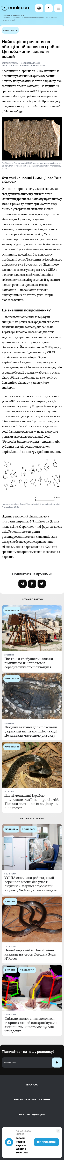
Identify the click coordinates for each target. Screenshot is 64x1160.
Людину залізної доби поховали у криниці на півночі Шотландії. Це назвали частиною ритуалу (31, 731)
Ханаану (37, 199)
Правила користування (32, 1099)
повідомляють (12, 106)
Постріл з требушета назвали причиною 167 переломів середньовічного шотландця (28, 663)
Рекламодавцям (32, 1114)
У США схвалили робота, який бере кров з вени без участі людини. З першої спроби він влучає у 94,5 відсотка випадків (30, 884)
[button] (39, 8)
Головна (6, 15)
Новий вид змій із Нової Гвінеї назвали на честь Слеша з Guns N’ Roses (30, 954)
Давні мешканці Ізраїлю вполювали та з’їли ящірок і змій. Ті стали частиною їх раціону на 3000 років (31, 802)
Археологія (17, 15)
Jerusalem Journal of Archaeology (28, 65)
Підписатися (46, 1142)
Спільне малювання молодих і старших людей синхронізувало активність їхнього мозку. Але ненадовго (31, 1025)
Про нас (32, 1084)
